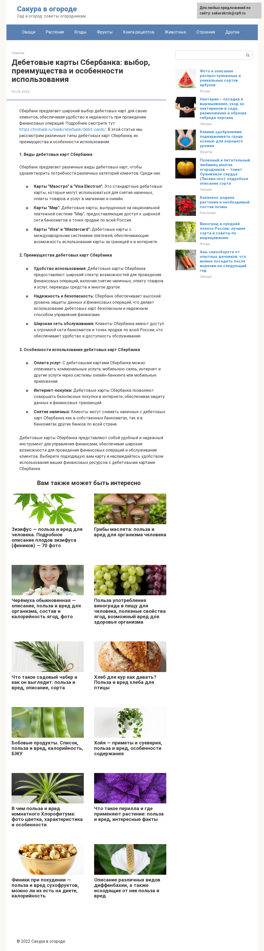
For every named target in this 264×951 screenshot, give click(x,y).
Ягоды (80, 32)
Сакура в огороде (47, 9)
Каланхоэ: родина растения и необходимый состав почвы (225, 202)
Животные (175, 32)
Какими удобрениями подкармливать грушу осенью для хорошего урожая (221, 139)
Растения (55, 32)
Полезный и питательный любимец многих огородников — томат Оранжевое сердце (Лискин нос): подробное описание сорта (225, 172)
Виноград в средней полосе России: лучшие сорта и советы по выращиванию (222, 231)
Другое (232, 32)
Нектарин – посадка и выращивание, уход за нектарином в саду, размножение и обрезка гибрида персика (223, 108)
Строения (205, 32)
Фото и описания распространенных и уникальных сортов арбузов (220, 78)
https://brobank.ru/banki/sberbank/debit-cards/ (62, 129)
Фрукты (105, 32)
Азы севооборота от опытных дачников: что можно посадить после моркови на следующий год (223, 261)
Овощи (28, 32)
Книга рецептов (138, 32)
